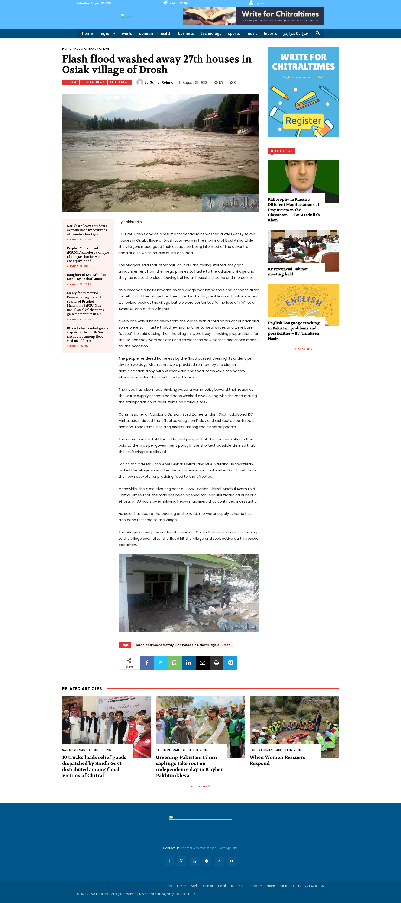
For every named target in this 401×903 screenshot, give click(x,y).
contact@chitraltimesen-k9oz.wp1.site (209, 848)
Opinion (208, 886)
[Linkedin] (189, 663)
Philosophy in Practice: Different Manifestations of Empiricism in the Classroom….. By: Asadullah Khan (294, 210)
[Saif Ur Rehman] (140, 82)
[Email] (203, 663)
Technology (254, 886)
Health (222, 886)
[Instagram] (181, 861)
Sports (271, 886)
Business (237, 886)
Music (283, 886)
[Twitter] (161, 663)
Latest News (119, 82)
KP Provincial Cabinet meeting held (288, 272)
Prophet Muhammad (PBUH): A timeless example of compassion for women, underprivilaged (88, 254)
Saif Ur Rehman (163, 82)
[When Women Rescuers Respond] (294, 727)
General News (93, 82)
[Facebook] (147, 663)
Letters (296, 886)
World (195, 886)
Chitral (104, 48)
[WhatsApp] (175, 663)
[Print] (216, 663)
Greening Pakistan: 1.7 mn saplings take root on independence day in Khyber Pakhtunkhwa (189, 766)
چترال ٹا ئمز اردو (314, 886)
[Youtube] (231, 861)
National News (85, 48)
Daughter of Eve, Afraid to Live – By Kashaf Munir (86, 277)
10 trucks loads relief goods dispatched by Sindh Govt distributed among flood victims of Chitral (87, 334)
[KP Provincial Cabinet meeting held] (303, 251)
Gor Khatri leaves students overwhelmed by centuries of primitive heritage (87, 230)
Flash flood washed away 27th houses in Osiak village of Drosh (182, 645)
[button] (318, 33)
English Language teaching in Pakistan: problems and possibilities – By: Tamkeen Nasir (294, 330)
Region (181, 886)
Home (66, 48)
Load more (302, 349)
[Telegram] (230, 663)
